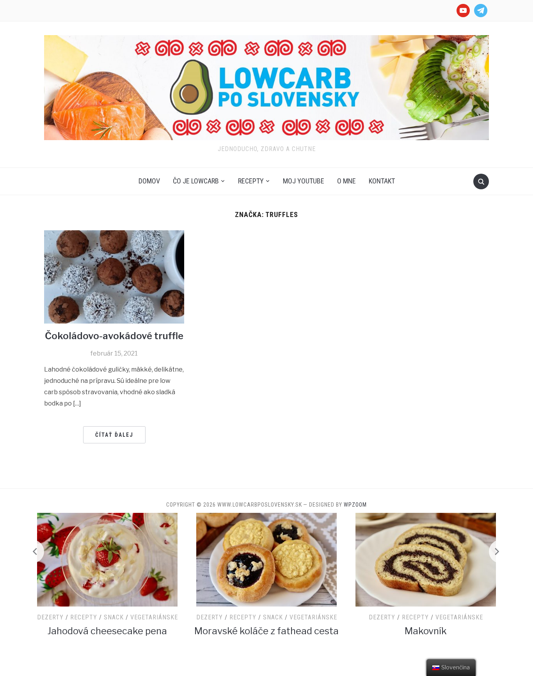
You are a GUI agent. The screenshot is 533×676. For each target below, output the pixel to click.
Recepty (251, 181)
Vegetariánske (154, 617)
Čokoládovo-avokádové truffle (114, 336)
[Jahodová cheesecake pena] (107, 559)
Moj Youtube (303, 181)
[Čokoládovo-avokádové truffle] (114, 276)
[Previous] (32, 551)
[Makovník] (425, 559)
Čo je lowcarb (196, 181)
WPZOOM (355, 505)
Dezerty (50, 617)
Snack (114, 617)
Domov (149, 181)
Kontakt (382, 181)
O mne (346, 181)
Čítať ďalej (114, 435)
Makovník (426, 631)
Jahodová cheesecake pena (107, 631)
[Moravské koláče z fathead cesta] (266, 559)
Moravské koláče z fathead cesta (266, 631)
